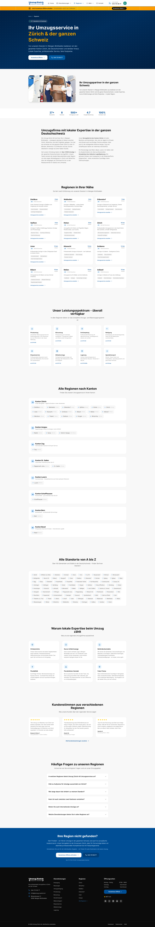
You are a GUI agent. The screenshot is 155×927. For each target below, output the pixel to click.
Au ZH (88, 575)
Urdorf (65, 598)
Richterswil (100, 591)
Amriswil (66, 575)
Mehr (90, 3)
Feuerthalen (59, 581)
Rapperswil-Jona (41, 466)
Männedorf (65, 588)
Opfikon (84, 407)
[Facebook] (105, 901)
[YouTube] (117, 901)
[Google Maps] (120, 901)
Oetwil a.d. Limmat (104, 588)
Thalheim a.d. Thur (38, 598)
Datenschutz (119, 924)
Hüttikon (90, 585)
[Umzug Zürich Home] (36, 3)
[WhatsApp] (125, 3)
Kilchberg (111, 585)
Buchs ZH (46, 578)
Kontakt (100, 3)
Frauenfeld (69, 581)
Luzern (38, 483)
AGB (125, 924)
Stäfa (96, 595)
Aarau (51, 433)
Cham (71, 578)
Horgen (82, 416)
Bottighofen (37, 578)
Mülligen (82, 588)
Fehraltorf (49, 581)
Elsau (41, 581)
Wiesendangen (37, 602)
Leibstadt (55, 588)
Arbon (74, 575)
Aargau (81, 898)
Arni (81, 575)
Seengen (68, 595)
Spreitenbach (87, 595)
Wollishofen (66, 602)
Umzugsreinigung (58, 888)
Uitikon (57, 598)
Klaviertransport (58, 898)
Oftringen (56, 591)
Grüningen (36, 585)
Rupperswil (46, 595)
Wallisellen (54, 407)
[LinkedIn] (113, 901)
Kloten (97, 407)
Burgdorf (63, 578)
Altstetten (57, 575)
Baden (38, 433)
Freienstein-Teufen (81, 581)
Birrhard (106, 575)
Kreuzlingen (37, 588)
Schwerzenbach (57, 595)
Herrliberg (55, 585)
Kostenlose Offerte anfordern (68, 855)
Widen (118, 598)
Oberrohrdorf (46, 591)
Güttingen (45, 585)
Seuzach (77, 595)
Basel (38, 532)
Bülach (81, 412)
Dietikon (67, 416)
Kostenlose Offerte (37, 57)
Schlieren (67, 412)
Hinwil (63, 585)
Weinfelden (110, 598)
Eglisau (106, 578)
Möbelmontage (58, 907)
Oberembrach (117, 588)
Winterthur (97, 416)
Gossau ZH (116, 581)
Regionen (79, 3)
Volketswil (90, 598)
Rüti (119, 591)
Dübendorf (69, 407)
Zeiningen (84, 602)
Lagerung (56, 910)
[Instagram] (109, 901)
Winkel (47, 602)
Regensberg (79, 591)
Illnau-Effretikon (100, 585)
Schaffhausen (40, 499)
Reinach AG (90, 591)
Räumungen (57, 885)
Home (52, 3)
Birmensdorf (116, 575)
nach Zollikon (91, 588)
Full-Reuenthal (94, 581)
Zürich (110, 407)
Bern (37, 516)
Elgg (35, 581)
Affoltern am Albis (46, 575)
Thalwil (53, 416)
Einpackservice (58, 904)
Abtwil (35, 575)
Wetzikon (39, 416)
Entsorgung (57, 882)
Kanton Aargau (68, 433)
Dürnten (97, 578)
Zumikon (102, 602)
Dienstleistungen (64, 3)
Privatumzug (57, 891)
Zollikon (93, 602)
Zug (37, 449)
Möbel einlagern (58, 901)
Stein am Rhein (106, 595)
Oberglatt (36, 591)
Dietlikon (38, 407)
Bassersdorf (97, 575)
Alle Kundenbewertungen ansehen (76, 741)
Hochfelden (72, 585)
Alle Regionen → (83, 901)
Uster (37, 412)
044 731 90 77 (58, 57)
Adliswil (108, 412)
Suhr (115, 595)
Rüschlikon (36, 595)
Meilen (94, 412)
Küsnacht (51, 412)
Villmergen (80, 598)
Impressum (111, 924)
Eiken (121, 578)
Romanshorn (110, 591)
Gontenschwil (105, 581)
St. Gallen (59, 466)
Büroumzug (57, 895)
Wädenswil (100, 598)
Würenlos (75, 602)
